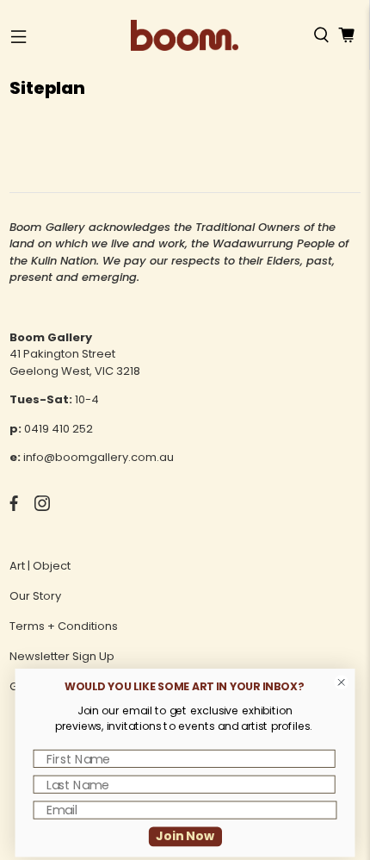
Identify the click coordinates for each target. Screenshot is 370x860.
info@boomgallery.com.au (98, 457)
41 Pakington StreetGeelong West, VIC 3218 (74, 362)
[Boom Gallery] (184, 35)
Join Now (185, 835)
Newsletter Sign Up (61, 656)
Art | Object (40, 566)
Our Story (35, 596)
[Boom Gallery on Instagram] (42, 507)
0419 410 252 (58, 429)
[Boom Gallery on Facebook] (14, 507)
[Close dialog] (341, 682)
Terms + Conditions (63, 626)
